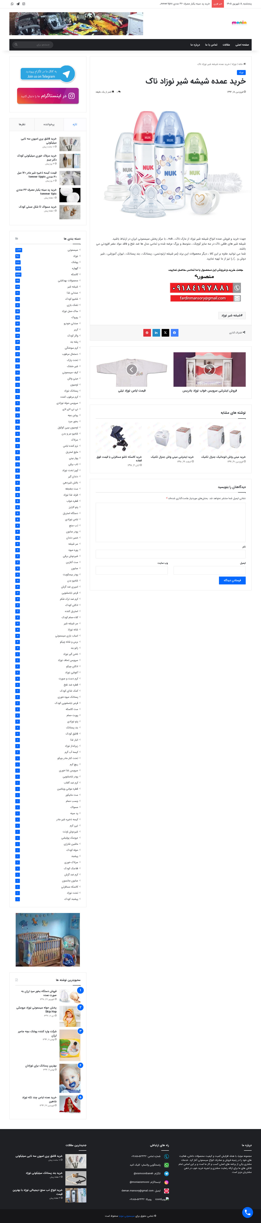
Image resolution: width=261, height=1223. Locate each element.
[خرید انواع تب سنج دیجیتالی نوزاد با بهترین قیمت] (75, 1195)
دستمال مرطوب (70, 354)
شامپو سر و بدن (70, 434)
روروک (74, 317)
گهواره (75, 268)
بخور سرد (73, 421)
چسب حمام (72, 801)
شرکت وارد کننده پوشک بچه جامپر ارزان (37, 1033)
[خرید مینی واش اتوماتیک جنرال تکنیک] (222, 438)
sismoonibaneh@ (143, 1174)
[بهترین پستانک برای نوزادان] (69, 1078)
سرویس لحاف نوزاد (68, 660)
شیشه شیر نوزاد (231, 315)
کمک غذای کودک (69, 691)
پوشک (74, 262)
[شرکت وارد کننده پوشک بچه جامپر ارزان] (69, 1045)
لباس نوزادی (71, 519)
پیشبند (74, 856)
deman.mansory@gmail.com (138, 1191)
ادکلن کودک (71, 605)
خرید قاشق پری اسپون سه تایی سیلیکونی (39, 141)
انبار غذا (74, 740)
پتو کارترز (73, 507)
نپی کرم (74, 826)
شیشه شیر (72, 287)
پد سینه (74, 813)
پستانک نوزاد (71, 391)
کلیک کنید (135, 1165)
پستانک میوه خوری (68, 697)
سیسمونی (73, 250)
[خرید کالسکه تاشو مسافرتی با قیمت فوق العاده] (119, 438)
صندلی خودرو (71, 323)
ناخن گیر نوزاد (70, 654)
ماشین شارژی (71, 844)
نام (244, 547)
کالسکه (74, 275)
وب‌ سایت (162, 563)
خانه (240, 64)
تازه (75, 124)
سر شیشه (73, 544)
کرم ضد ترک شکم (69, 599)
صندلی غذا (72, 293)
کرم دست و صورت (68, 679)
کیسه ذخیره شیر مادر (67, 820)
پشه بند (74, 342)
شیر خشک (72, 366)
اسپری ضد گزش (69, 587)
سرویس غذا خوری (68, 771)
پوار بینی (73, 458)
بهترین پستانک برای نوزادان (41, 1066)
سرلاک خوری (71, 862)
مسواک (74, 807)
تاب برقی (73, 464)
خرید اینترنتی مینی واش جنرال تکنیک (172, 457)
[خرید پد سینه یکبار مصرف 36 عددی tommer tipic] (69, 195)
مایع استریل (72, 452)
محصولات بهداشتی (68, 281)
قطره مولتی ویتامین (67, 789)
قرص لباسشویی (70, 593)
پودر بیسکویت (70, 575)
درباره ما (195, 45)
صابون (74, 568)
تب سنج (73, 526)
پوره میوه (73, 550)
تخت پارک (72, 360)
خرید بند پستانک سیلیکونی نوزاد (44, 1173)
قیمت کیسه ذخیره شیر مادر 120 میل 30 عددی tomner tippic (37, 175)
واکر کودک (72, 336)
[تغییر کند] (239, 22)
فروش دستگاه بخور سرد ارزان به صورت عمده (39, 993)
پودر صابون (72, 532)
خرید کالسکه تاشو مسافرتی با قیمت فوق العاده (119, 459)
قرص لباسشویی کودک (66, 703)
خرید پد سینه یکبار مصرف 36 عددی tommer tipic (184, 4)
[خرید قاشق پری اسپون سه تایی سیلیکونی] (69, 144)
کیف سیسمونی (70, 372)
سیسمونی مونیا (127, 1216)
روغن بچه (73, 415)
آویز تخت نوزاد (70, 470)
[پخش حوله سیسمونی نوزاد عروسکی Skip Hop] (69, 1016)
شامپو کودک (71, 299)
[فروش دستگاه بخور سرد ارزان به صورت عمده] (69, 996)
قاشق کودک (72, 734)
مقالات (226, 45)
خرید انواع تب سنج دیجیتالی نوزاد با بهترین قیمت (37, 1192)
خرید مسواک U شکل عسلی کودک (38, 207)
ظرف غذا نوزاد (70, 495)
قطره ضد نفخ (71, 685)
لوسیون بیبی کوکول (68, 428)
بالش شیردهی (70, 483)
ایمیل (243, 563)
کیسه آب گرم (71, 752)
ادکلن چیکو (72, 666)
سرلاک (74, 440)
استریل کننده (71, 611)
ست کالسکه (72, 709)
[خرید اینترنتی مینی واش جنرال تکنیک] (171, 438)
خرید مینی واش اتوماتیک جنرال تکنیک (223, 457)
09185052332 (139, 1156)
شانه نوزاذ (73, 630)
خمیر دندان (72, 538)
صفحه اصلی (242, 45)
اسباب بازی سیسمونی (66, 636)
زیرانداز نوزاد (71, 746)
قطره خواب (72, 501)
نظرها (22, 124)
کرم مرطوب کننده (69, 397)
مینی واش (72, 379)
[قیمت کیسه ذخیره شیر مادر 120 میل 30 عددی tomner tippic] (69, 178)
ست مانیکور (72, 795)
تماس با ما (211, 45)
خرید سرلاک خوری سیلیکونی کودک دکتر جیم (37, 158)
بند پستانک (72, 728)
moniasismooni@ (139, 1182)
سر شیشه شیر (71, 624)
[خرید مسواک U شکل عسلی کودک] (69, 212)
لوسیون (74, 385)
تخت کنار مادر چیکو (68, 758)
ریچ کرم (74, 764)
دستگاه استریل (70, 513)
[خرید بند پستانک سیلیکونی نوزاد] (75, 1178)
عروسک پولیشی (69, 838)
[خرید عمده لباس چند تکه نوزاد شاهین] (69, 1104)
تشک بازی (72, 305)
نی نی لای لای (70, 409)
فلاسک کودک (71, 868)
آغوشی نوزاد (71, 673)
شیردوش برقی (70, 556)
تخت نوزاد (72, 893)
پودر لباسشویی (70, 777)
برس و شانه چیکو (69, 642)
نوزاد (234, 64)
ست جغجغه (71, 489)
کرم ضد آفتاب (71, 783)
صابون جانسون (70, 881)
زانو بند (74, 648)
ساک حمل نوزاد (70, 311)
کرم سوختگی (71, 348)
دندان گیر (73, 477)
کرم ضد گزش (71, 875)
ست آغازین (72, 562)
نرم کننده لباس (70, 446)
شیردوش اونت (70, 832)
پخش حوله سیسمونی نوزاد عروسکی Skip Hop (36, 1010)
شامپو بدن (72, 581)
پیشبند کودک (71, 899)
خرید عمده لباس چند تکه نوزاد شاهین (39, 1099)
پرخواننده (49, 124)
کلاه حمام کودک (70, 617)
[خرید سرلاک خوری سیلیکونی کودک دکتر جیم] (69, 161)
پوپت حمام (72, 715)
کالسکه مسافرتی (69, 887)
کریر (76, 330)
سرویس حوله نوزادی (67, 403)
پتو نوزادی (72, 722)
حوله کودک (72, 850)
